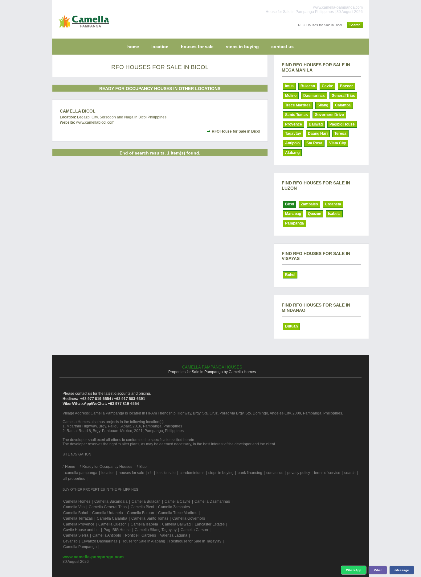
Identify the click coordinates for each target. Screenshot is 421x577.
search (350, 473)
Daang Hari (318, 133)
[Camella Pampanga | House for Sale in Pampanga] (82, 29)
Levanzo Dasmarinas (99, 541)
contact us (282, 46)
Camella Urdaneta (107, 513)
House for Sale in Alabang (143, 541)
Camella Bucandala (111, 501)
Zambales (309, 204)
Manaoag (293, 214)
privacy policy (298, 473)
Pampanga (294, 223)
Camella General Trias (108, 507)
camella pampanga (81, 473)
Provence (293, 124)
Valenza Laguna (173, 535)
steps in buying (242, 46)
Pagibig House (342, 124)
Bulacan (307, 86)
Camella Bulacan (146, 501)
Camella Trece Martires (177, 513)
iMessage (401, 570)
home (133, 46)
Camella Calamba (112, 518)
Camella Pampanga (80, 547)
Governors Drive (329, 115)
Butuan (291, 326)
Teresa (340, 133)
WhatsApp (353, 570)
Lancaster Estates (210, 524)
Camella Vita (74, 507)
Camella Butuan (140, 513)
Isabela (334, 214)
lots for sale (166, 473)
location (160, 46)
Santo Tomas (296, 115)
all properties (74, 478)
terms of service (327, 473)
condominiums (192, 473)
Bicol (289, 204)
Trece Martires (298, 105)
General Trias (343, 95)
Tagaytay (293, 133)
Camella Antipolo (106, 535)
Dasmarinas (314, 95)
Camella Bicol (78, 111)
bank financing (250, 473)
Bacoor (346, 86)
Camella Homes (76, 501)
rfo (150, 473)
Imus (289, 86)
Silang (322, 105)
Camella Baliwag (176, 524)
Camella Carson (194, 530)
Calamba (343, 105)
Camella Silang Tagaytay (156, 530)
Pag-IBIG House (117, 530)
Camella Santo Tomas (149, 518)
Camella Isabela (144, 524)
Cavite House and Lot (81, 530)
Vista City (337, 143)
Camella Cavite (177, 501)
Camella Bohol (75, 513)
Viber (378, 570)
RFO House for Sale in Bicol (236, 131)
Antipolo (292, 143)
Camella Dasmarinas (212, 501)
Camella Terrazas (78, 518)
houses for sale (197, 46)
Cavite (327, 86)
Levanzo (70, 541)
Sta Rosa (314, 143)
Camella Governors (188, 518)
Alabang (292, 152)
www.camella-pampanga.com (93, 556)
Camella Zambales (174, 507)
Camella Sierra (75, 535)
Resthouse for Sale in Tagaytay (195, 541)
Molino (290, 95)
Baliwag (316, 124)
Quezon (314, 214)
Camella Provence (78, 524)
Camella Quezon (112, 524)
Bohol (290, 275)
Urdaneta (333, 204)
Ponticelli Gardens (140, 535)
